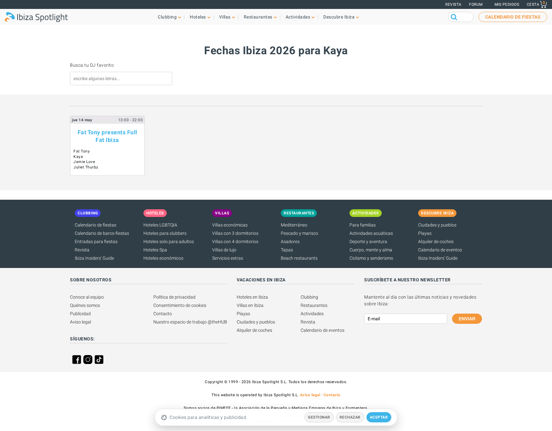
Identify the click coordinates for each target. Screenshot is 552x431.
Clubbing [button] (167, 16)
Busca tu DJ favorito (92, 65)
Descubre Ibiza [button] (339, 16)
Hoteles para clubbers (165, 233)
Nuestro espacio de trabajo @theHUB (190, 321)
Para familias (362, 224)
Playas (425, 233)
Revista (453, 4)
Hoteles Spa (155, 249)
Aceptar (379, 417)
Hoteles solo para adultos (168, 241)
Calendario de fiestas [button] (513, 16)
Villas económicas (230, 224)
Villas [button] (225, 16)
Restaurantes (314, 305)
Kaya (78, 156)
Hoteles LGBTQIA (160, 224)
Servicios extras (227, 258)
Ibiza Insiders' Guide (94, 258)
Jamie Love (84, 162)
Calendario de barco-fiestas (102, 233)
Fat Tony (81, 151)
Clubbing (309, 297)
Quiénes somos (85, 305)
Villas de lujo (224, 249)
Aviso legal (80, 321)
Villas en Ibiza (250, 305)
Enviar (467, 318)
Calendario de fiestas (95, 224)
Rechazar (350, 417)
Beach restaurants (299, 258)
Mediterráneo (294, 224)
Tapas (287, 249)
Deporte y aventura (368, 241)
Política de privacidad (174, 297)
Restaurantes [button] (258, 16)
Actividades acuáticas (371, 233)
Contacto (162, 313)
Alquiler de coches (436, 241)
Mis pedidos (506, 4)
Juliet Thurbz (85, 167)
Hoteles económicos (163, 258)
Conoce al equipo (87, 297)
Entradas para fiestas (96, 241)
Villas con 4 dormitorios (235, 241)
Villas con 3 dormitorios (235, 233)
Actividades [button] (298, 16)
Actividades (312, 313)
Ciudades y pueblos (437, 224)
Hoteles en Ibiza (252, 297)
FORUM (476, 4)
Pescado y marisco (299, 233)
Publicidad (80, 313)
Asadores (290, 241)
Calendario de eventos (440, 249)
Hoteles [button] (198, 16)
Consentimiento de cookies (179, 305)
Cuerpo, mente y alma (370, 249)
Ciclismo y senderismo (371, 258)
